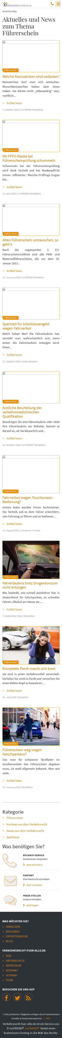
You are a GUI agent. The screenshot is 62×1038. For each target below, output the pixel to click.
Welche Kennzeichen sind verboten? (30, 76)
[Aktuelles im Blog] (28, 997)
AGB (8, 956)
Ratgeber (12, 931)
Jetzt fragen (31, 905)
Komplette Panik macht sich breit (28, 668)
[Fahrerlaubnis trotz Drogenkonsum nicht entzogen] (31, 560)
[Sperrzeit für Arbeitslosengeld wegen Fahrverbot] (31, 304)
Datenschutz (15, 960)
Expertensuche (17, 936)
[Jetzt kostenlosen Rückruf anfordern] (10, 861)
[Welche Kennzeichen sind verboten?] (31, 56)
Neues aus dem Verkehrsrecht (25, 831)
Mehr (48, 1018)
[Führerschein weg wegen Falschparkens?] (31, 726)
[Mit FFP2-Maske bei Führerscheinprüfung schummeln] (31, 136)
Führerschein (15, 818)
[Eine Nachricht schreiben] (10, 881)
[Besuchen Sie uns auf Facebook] (6, 997)
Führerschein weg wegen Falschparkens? (22, 752)
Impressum (13, 965)
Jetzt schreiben (33, 885)
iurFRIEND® (32, 1028)
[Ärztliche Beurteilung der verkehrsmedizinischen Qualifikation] (31, 388)
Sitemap (11, 975)
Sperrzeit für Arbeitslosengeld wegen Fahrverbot (25, 326)
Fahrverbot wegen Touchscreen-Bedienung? (27, 499)
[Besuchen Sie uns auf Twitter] (17, 997)
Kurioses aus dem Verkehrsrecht (27, 824)
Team (9, 980)
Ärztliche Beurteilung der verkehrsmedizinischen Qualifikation (22, 411)
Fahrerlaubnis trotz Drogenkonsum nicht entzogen (30, 585)
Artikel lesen (14, 103)
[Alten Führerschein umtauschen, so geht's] (31, 220)
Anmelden (13, 926)
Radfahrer (13, 837)
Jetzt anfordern (33, 864)
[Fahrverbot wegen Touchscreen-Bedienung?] (31, 474)
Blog (9, 941)
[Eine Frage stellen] (10, 901)
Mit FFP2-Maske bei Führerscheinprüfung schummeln (28, 158)
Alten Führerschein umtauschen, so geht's (30, 242)
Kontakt (12, 970)
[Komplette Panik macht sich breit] (31, 645)
